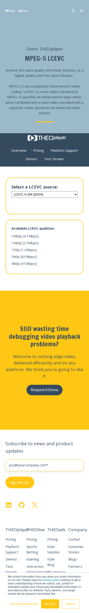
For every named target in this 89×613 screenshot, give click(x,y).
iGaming (32, 559)
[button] (73, 11)
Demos (11, 559)
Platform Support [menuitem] (64, 150)
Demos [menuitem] (31, 159)
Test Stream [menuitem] (54, 159)
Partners (75, 566)
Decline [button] (70, 604)
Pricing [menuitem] (38, 150)
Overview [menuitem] (18, 150)
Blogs (72, 559)
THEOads (56, 529)
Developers (56, 572)
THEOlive (35, 529)
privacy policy (51, 580)
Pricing (10, 539)
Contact (74, 539)
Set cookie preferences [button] (24, 604)
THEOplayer (17, 529)
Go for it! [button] (50, 604)
